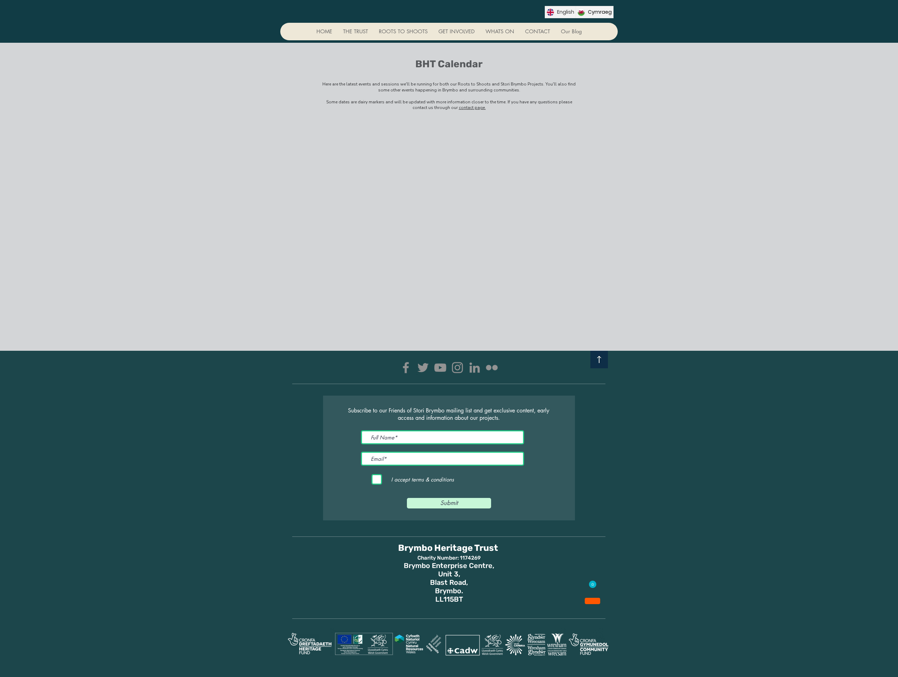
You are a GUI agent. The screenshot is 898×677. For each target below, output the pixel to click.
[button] (456, 31)
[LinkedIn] (474, 367)
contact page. (472, 107)
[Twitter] (423, 367)
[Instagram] (457, 367)
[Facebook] (405, 367)
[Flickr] (491, 367)
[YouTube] (440, 367)
